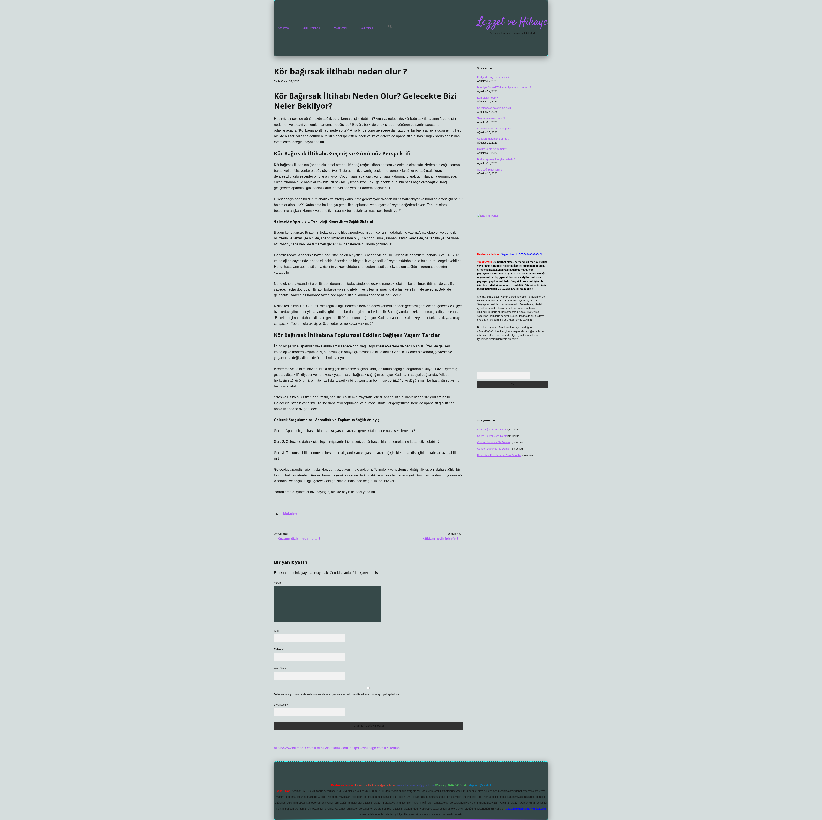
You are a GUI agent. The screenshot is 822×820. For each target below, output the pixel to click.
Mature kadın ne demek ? (492, 149)
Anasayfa (283, 28)
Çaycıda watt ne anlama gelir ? (495, 108)
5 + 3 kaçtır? (282, 704)
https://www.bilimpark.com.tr (295, 748)
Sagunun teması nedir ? (491, 118)
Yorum (277, 582)
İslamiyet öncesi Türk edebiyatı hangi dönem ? (504, 87)
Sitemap (393, 748)
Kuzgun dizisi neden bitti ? (298, 538)
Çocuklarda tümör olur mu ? (493, 138)
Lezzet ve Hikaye (512, 22)
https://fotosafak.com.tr (334, 748)
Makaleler (291, 513)
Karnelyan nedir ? (487, 97)
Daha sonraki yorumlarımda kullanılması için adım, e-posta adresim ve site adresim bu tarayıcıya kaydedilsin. (337, 694)
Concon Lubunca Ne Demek (493, 442)
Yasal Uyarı (340, 28)
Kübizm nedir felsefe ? (440, 538)
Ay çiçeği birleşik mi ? (489, 169)
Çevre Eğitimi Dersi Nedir (492, 429)
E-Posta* (279, 649)
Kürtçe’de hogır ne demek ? (493, 77)
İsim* (277, 630)
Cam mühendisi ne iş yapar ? (494, 128)
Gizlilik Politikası (311, 28)
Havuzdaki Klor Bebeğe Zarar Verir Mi (499, 455)
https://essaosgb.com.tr (368, 748)
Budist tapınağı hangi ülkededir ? (496, 159)
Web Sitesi (280, 668)
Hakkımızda (366, 28)
